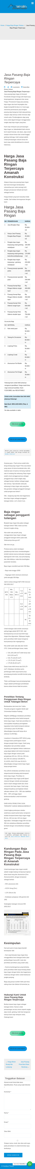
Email (6, 1122)
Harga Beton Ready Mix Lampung (11, 1064)
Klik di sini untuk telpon (17, 439)
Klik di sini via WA (17, 424)
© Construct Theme (7, 1166)
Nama (6, 1113)
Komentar (7, 1092)
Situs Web (7, 1131)
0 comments (16, 87)
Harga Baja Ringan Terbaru (15, 25)
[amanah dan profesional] (17, 6)
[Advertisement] (17, 54)
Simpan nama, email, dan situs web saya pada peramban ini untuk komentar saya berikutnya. (17, 1145)
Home (2, 25)
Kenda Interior (10, 454)
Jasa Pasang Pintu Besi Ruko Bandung (24, 1064)
